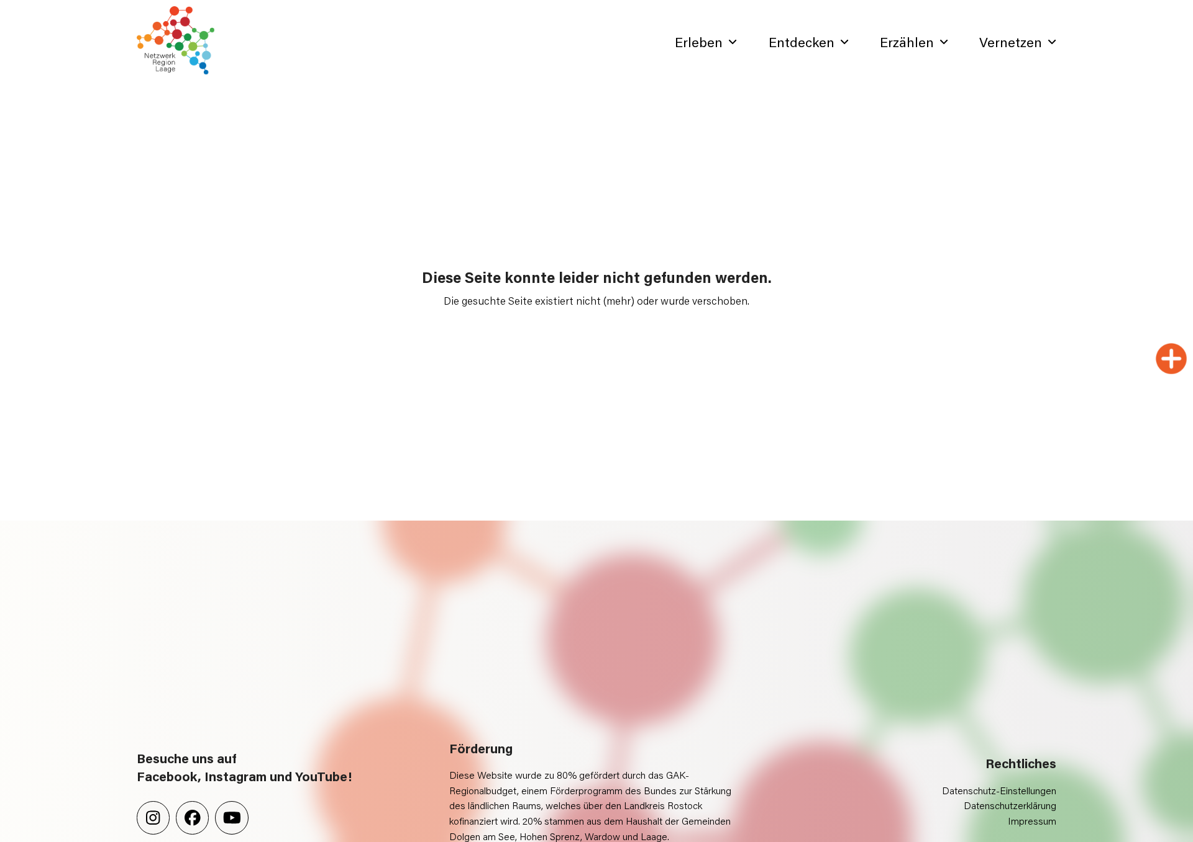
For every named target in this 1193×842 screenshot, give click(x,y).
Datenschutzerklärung (1010, 805)
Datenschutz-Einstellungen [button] (999, 790)
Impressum (1032, 820)
